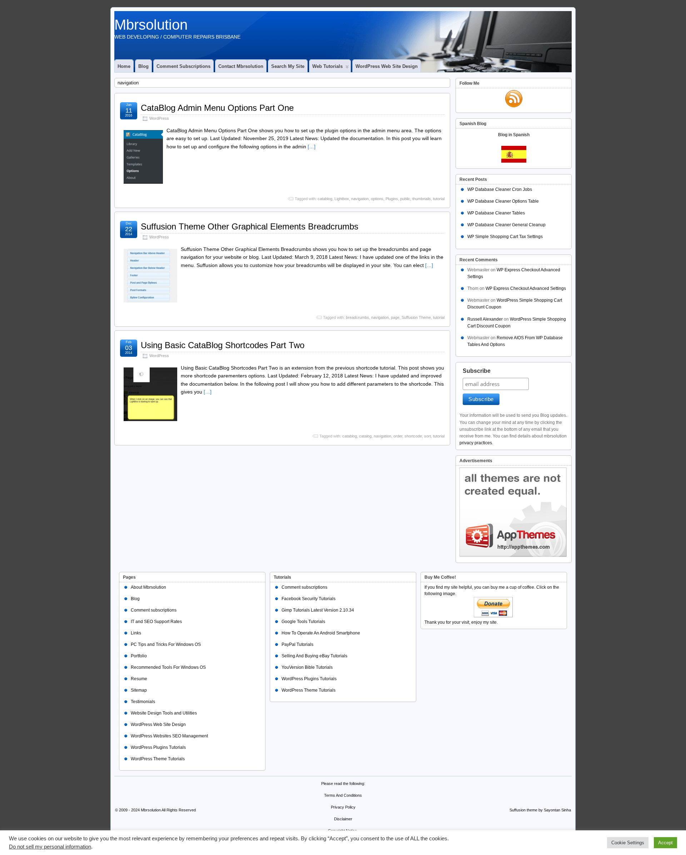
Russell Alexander (485, 319)
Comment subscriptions (183, 66)
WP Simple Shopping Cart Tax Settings (505, 236)
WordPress (159, 118)
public (405, 199)
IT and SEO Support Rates (156, 621)
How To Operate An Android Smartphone (321, 633)
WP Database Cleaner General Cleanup (506, 224)
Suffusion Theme (416, 317)
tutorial (438, 199)
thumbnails (421, 199)
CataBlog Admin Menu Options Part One (217, 108)
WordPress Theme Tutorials (158, 758)
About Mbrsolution (148, 587)
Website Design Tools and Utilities (164, 713)
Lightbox (341, 199)
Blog (143, 66)
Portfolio (139, 655)
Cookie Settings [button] (627, 842)
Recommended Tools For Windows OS (168, 667)
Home (124, 66)
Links (136, 633)
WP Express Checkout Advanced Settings (526, 288)
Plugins (392, 199)
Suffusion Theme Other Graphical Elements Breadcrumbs (249, 226)
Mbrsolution (151, 25)
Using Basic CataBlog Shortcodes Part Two (222, 345)
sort (427, 436)
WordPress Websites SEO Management (169, 735)
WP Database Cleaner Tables (496, 213)
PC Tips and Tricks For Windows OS (166, 644)
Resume (139, 678)
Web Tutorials (327, 66)
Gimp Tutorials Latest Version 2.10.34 (318, 610)
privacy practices (475, 442)
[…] (311, 146)
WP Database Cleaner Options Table (503, 201)
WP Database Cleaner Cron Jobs (499, 189)
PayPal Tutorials (297, 644)
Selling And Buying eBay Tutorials (314, 655)
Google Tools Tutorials (303, 621)
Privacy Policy (343, 807)
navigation (360, 199)
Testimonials (143, 701)
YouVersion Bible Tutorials (307, 667)
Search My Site (287, 66)
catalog (365, 436)
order (397, 436)
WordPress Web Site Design (387, 66)
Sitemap (139, 690)
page (395, 317)
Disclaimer (343, 819)
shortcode (413, 436)
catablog (325, 199)
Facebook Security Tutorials (308, 598)
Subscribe (477, 371)
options (377, 199)
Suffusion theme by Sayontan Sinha (540, 810)
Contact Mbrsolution (240, 66)
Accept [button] (665, 842)
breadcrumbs (357, 317)
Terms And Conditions (343, 795)
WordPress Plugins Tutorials (158, 747)
